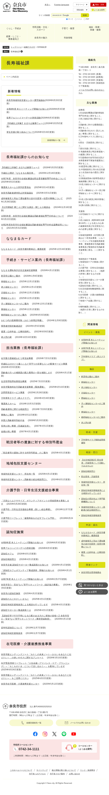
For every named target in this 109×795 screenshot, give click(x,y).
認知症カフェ (7, 554)
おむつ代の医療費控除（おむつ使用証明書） (22, 320)
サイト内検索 (44, 15)
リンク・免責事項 (87, 770)
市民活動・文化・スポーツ (40, 28)
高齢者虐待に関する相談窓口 (15, 409)
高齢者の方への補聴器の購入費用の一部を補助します (26, 373)
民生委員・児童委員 (90, 476)
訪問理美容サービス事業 (12, 392)
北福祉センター (8, 292)
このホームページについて (21, 770)
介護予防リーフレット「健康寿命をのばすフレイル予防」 (28, 518)
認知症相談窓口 (8, 559)
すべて (70, 19)
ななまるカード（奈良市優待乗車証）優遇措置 (23, 249)
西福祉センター (8, 298)
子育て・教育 (68, 28)
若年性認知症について (11, 628)
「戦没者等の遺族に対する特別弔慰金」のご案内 (24, 453)
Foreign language (61, 5)
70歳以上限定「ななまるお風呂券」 (18, 173)
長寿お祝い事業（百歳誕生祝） (16, 426)
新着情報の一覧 (53, 140)
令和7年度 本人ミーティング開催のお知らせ (22, 579)
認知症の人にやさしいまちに (15, 599)
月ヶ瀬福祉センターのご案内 (15, 304)
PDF (87, 19)
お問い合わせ (74, 774)
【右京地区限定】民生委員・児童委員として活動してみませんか (93, 463)
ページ (79, 19)
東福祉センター (8, 309)
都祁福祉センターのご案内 (14, 315)
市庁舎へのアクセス (37, 774)
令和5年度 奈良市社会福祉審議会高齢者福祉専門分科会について (32, 216)
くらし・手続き (13, 28)
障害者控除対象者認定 (11, 326)
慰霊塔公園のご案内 (10, 276)
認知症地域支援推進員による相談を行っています (24, 604)
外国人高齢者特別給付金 (12, 420)
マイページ (80, 5)
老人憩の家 (6, 337)
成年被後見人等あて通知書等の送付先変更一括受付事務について (32, 198)
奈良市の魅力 (40, 38)
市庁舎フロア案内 (57, 774)
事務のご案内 (7, 415)
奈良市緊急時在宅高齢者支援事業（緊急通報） (23, 387)
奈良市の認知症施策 (10, 593)
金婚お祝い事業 (8, 431)
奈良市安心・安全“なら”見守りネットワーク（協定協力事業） (30, 585)
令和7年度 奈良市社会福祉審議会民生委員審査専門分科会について (33, 178)
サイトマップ (42, 770)
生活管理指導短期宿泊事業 (14, 381)
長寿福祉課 (15, 51)
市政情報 (68, 38)
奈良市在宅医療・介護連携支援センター (20, 684)
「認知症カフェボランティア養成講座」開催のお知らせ (27, 570)
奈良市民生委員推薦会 (91, 572)
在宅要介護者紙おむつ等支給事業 (17, 358)
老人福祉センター (9, 287)
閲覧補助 (80, 10)
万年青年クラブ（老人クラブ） (16, 398)
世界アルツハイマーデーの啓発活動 (24, 118)
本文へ (47, 5)
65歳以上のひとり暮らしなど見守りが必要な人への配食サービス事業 (34, 364)
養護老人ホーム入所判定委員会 (16, 187)
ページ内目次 (12, 77)
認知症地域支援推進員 (11, 633)
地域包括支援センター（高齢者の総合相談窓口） (24, 479)
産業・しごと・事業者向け (13, 37)
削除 (21, 51)
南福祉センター (8, 281)
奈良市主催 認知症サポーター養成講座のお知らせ (24, 565)
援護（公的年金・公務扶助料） (16, 331)
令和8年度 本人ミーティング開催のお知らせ (28, 109)
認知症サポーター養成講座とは (16, 610)
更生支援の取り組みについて (20, 132)
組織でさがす (29, 47)
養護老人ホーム (8, 404)
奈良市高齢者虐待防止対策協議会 (17, 193)
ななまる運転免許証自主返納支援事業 (19, 270)
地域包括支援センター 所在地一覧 (18, 474)
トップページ (16, 47)
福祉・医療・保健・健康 (95, 28)
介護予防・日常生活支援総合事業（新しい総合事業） (26, 509)
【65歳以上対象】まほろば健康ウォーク (26, 123)
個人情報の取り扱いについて (64, 770)
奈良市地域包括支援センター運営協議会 (26, 100)
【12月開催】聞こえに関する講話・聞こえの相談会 (25, 207)
